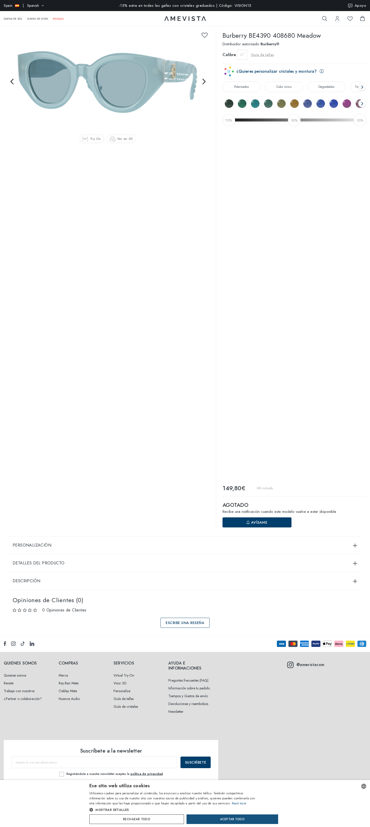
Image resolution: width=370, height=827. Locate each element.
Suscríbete (195, 762)
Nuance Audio (69, 698)
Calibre (229, 55)
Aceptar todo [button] (232, 819)
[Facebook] (5, 643)
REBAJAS (58, 19)
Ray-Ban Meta (69, 683)
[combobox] (363, 786)
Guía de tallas (124, 698)
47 (242, 55)
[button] (174, 810)
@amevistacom (310, 665)
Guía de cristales (126, 706)
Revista (9, 683)
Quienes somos (15, 675)
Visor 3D (120, 683)
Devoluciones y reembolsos (188, 703)
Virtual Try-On (124, 675)
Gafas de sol (13, 19)
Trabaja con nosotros (19, 690)
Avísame (258, 522)
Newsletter (175, 711)
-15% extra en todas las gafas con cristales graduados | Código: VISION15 (185, 6)
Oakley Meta (68, 690)
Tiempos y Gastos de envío (188, 695)
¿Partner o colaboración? (23, 698)
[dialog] (185, 803)
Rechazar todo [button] (136, 819)
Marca (63, 675)
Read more (239, 803)
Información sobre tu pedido (189, 688)
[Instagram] (13, 643)
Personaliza (122, 690)
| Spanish (21, 5)
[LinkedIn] (32, 643)
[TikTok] (23, 643)
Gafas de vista (37, 19)
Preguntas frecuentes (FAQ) (188, 680)
